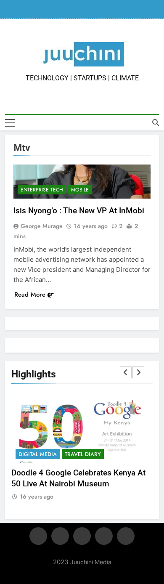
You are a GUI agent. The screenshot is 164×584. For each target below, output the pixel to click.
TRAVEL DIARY (83, 454)
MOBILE (80, 190)
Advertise (92, 9)
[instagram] (60, 536)
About (67, 9)
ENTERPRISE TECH (42, 190)
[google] (104, 536)
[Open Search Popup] (155, 122)
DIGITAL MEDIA (38, 454)
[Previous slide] (126, 372)
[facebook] (38, 536)
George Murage (42, 226)
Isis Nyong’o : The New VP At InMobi (78, 210)
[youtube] (126, 536)
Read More (29, 294)
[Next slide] (138, 372)
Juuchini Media (90, 561)
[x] (82, 536)
